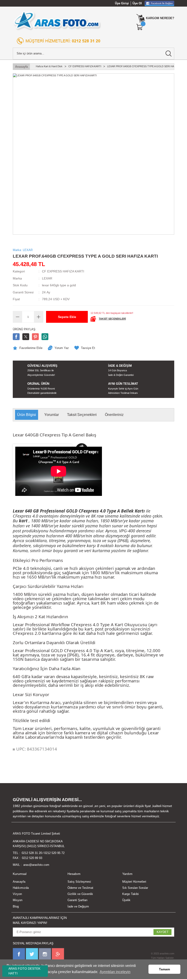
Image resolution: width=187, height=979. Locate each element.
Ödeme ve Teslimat (80, 887)
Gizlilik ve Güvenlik (80, 894)
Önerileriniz (114, 415)
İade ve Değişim (78, 906)
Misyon (17, 900)
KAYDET (163, 932)
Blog (16, 906)
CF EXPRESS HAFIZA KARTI (63, 271)
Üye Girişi (122, 3)
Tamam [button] (164, 969)
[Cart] (139, 27)
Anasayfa (19, 881)
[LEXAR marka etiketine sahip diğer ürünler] (155, 282)
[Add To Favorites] (27, 348)
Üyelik (126, 900)
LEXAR (47, 278)
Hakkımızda (21, 887)
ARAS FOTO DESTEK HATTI (24, 971)
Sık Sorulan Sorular (135, 887)
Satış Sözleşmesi (79, 881)
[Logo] (57, 20)
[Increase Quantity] (38, 317)
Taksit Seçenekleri (82, 415)
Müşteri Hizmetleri (134, 881)
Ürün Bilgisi (26, 415)
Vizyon (17, 894)
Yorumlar (51, 415)
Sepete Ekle (67, 317)
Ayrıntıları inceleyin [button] (115, 972)
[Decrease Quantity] (17, 317)
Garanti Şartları (78, 900)
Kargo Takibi (130, 894)
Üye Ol (137, 3)
